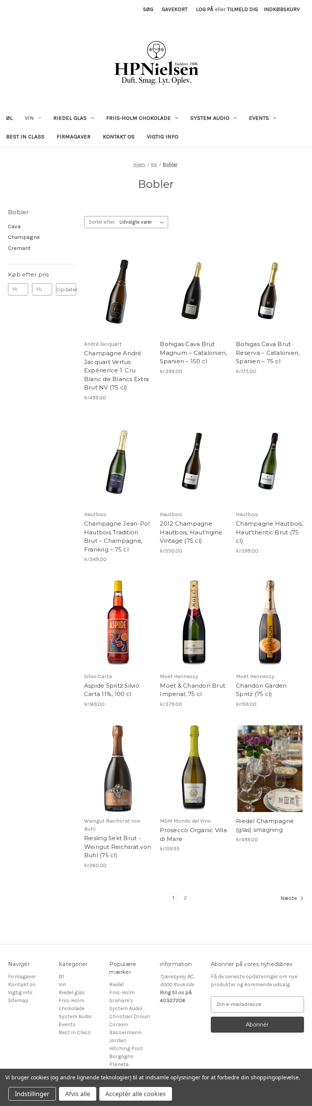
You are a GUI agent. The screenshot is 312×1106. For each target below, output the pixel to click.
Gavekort (175, 9)
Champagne (24, 237)
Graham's (121, 1000)
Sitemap (18, 1000)
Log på (204, 9)
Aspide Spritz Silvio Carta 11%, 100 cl (111, 690)
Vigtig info (162, 136)
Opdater (66, 289)
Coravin (118, 1024)
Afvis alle (77, 1094)
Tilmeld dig (242, 9)
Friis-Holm (122, 992)
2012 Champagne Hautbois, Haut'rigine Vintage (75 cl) (191, 532)
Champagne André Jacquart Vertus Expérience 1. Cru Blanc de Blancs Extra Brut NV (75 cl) (116, 370)
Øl (9, 117)
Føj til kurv (118, 305)
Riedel (116, 984)
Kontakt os (119, 136)
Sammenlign (115, 292)
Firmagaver (74, 136)
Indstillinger (32, 1094)
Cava (14, 226)
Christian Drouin (129, 1016)
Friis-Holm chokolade (138, 117)
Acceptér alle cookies (135, 1094)
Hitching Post (126, 1048)
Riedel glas (70, 117)
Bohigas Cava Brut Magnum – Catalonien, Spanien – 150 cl (193, 352)
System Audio (209, 117)
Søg (148, 9)
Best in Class (25, 136)
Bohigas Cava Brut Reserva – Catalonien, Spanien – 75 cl (267, 352)
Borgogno (121, 1056)
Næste (289, 898)
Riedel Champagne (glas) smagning (265, 825)
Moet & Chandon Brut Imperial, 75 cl (192, 690)
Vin (29, 117)
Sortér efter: (102, 222)
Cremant (19, 248)
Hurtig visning (115, 278)
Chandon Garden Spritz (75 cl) (261, 690)
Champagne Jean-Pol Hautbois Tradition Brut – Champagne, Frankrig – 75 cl (117, 536)
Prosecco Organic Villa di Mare (193, 834)
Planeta (119, 1064)
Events (259, 117)
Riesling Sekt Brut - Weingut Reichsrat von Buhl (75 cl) (117, 846)
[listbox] (143, 222)
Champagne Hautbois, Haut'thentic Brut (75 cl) (269, 532)
